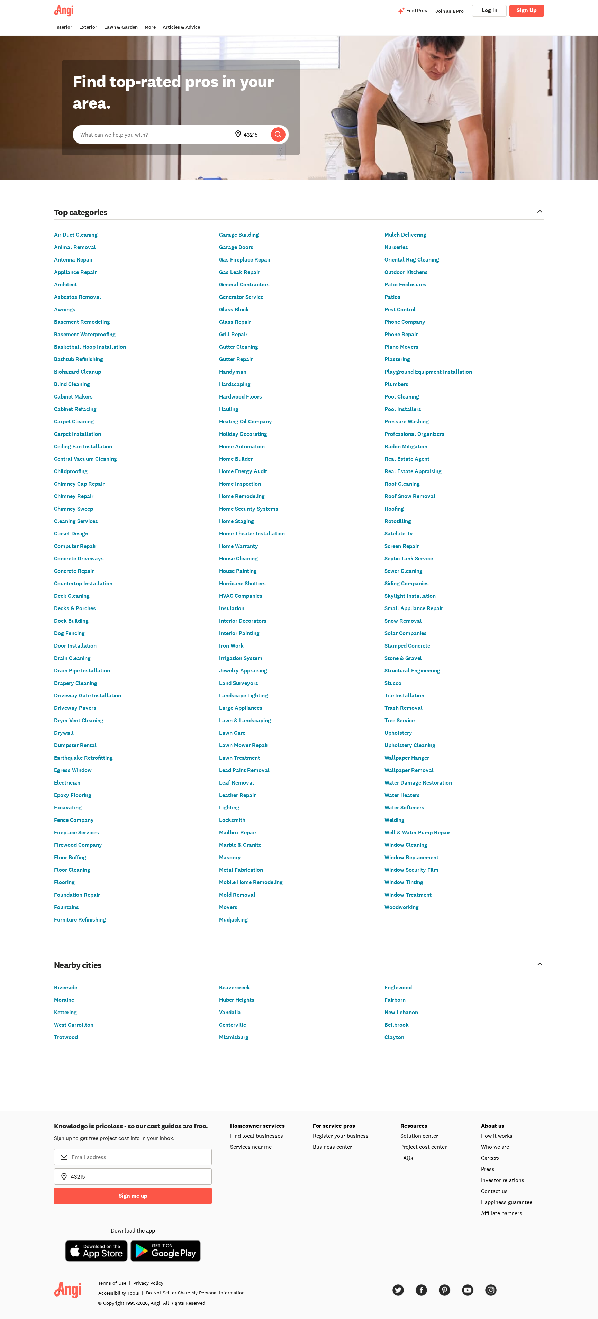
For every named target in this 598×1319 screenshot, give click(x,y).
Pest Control (400, 309)
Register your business (341, 1135)
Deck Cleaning (72, 595)
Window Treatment (408, 894)
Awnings (64, 309)
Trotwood (66, 1037)
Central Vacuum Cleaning (85, 458)
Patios (392, 297)
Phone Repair (401, 334)
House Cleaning (238, 558)
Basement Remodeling (82, 322)
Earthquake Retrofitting (83, 757)
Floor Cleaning (72, 869)
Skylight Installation (410, 595)
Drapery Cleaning (75, 683)
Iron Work (231, 645)
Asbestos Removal (77, 297)
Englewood (398, 987)
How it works (497, 1135)
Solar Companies (405, 633)
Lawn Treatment (239, 757)
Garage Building (239, 234)
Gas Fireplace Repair (245, 259)
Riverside (65, 987)
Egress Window (73, 770)
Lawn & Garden (121, 27)
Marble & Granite (240, 845)
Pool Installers (402, 409)
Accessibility (118, 1293)
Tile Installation (404, 695)
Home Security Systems (248, 508)
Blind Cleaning (72, 384)
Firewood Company (78, 845)
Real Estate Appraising (413, 471)
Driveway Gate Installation (87, 695)
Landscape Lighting (243, 695)
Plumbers (396, 384)
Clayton (394, 1037)
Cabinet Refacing (75, 409)
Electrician (67, 782)
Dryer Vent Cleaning (78, 720)
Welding (394, 820)
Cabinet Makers (73, 396)
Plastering (397, 359)
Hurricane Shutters (242, 583)
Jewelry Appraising (243, 670)
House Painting (238, 571)
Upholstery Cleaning (409, 745)
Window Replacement (411, 857)
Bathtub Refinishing (78, 359)
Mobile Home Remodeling (251, 882)
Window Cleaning (405, 845)
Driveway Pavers (75, 708)
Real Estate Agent (406, 458)
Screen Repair (401, 546)
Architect (65, 284)
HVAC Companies (240, 595)
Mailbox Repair (237, 832)
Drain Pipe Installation (82, 670)
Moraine (64, 1000)
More (150, 27)
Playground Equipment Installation (428, 371)
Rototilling (397, 521)
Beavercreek (234, 987)
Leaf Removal (236, 782)
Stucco (392, 683)
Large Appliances (240, 708)
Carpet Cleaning (74, 421)
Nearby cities (77, 964)
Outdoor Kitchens (406, 272)
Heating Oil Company (245, 421)
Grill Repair (233, 334)
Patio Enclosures (405, 284)
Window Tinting (403, 882)
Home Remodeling (242, 496)
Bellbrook (396, 1024)
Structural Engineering (412, 670)
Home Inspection (240, 483)
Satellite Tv (398, 533)
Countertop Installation (83, 583)
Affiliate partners (501, 1213)
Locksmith (232, 820)
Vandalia (230, 1012)
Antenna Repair (73, 259)
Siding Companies (406, 583)
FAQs (406, 1157)
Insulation (231, 608)
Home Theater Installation (252, 533)
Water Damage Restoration (418, 782)
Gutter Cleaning (238, 346)
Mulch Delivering (405, 234)
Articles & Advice (181, 27)
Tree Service (399, 720)
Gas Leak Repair (239, 272)
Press (488, 1168)
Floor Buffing (70, 857)
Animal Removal (75, 247)
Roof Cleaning (402, 483)
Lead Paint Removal (244, 770)
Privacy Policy (148, 1283)
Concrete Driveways (79, 558)
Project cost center (423, 1146)
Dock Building (71, 620)
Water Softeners (404, 807)
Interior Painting (239, 633)
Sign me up (133, 1195)
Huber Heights (236, 1000)
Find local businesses (256, 1135)
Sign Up (527, 10)
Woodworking (401, 907)
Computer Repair (75, 546)
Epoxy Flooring (72, 795)
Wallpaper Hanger (406, 757)
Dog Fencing (69, 633)
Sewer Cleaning (403, 571)
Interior (63, 27)
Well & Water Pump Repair (417, 832)
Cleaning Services (76, 521)
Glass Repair (235, 322)
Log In (489, 10)
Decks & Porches (75, 608)
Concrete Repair (74, 571)
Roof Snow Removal (409, 496)
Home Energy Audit (243, 471)
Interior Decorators (242, 620)
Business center (332, 1146)
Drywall (64, 732)
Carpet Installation (77, 434)
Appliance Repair (75, 272)
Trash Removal (403, 708)
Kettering (65, 1012)
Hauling (228, 409)
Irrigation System (240, 658)
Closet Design (71, 533)
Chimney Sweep (73, 508)
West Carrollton (73, 1024)
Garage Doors (236, 247)
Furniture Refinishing (80, 919)
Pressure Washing (406, 421)
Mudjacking (233, 919)
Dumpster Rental (75, 745)
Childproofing (71, 471)
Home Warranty (238, 546)
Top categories (81, 212)
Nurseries (396, 247)
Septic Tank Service (408, 558)
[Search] (278, 134)
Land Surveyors (238, 683)
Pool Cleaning (401, 396)
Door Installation (75, 645)
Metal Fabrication (241, 869)
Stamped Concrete (407, 645)
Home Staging (236, 521)
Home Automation (242, 446)
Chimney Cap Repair (79, 483)
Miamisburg (233, 1037)
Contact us (494, 1191)
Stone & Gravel (403, 658)
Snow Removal (403, 620)
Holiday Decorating (243, 434)
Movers (228, 907)
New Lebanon (401, 1012)
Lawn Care (232, 732)
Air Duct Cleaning (76, 234)
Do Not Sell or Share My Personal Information (195, 1293)
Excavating (68, 807)
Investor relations (502, 1179)
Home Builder (236, 458)
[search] (278, 134)
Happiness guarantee (506, 1202)
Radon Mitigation (405, 446)
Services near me (251, 1146)
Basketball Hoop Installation (90, 346)
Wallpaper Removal (409, 770)
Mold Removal (237, 894)
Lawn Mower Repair (243, 745)
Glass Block (234, 309)
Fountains (66, 907)
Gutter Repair (236, 359)
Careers (490, 1157)
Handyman (232, 371)
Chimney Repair (73, 496)
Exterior (88, 27)
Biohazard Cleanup (77, 371)
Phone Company (404, 322)
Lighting (229, 807)
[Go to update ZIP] (239, 134)
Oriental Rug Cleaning (411, 259)
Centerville (232, 1024)
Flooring (64, 882)
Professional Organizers (414, 434)
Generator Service (241, 297)
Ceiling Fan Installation (83, 446)
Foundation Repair (77, 894)
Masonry (230, 857)
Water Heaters (402, 795)
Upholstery (398, 732)
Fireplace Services (76, 832)
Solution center (419, 1135)
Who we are (495, 1146)
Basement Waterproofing (85, 334)
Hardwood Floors (240, 396)
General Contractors (244, 284)
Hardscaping (235, 384)
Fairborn (395, 1000)
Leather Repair (237, 795)
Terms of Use (112, 1283)
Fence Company (74, 820)
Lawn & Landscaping (245, 720)
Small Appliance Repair (413, 608)
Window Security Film (411, 869)
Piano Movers (401, 346)
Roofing (394, 508)
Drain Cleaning (72, 658)
